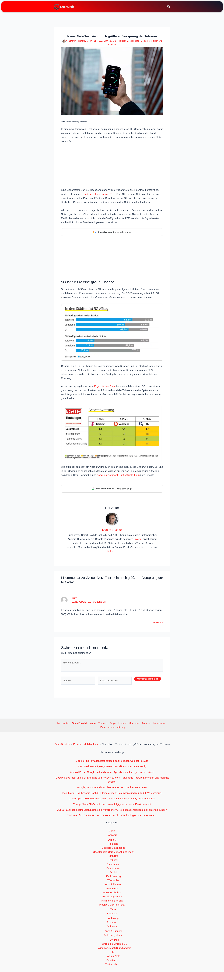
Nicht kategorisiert (112, 896)
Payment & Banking (112, 900)
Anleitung (113, 918)
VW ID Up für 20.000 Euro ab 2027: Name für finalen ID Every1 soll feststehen (112, 798)
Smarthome (113, 864)
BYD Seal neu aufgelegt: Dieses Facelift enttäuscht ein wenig (112, 766)
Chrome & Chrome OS (114, 943)
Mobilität (113, 856)
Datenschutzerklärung (112, 727)
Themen (102, 723)
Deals (112, 831)
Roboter (113, 860)
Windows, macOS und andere (114, 948)
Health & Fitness (112, 884)
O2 (160, 41)
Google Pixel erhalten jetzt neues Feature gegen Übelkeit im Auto (112, 760)
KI (113, 952)
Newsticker (63, 723)
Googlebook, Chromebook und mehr (113, 852)
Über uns (134, 723)
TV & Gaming (113, 876)
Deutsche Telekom (149, 41)
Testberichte (112, 964)
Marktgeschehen (112, 892)
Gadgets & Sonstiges (113, 847)
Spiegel (138, 539)
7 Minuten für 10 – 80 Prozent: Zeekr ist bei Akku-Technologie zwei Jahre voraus (112, 815)
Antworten (157, 622)
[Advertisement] (112, 165)
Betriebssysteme (113, 935)
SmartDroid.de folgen (84, 723)
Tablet (113, 872)
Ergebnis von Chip (104, 386)
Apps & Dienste (113, 931)
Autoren (146, 723)
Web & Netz (113, 956)
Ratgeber (112, 913)
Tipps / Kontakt (118, 723)
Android (114, 939)
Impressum (159, 723)
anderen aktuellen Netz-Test (99, 194)
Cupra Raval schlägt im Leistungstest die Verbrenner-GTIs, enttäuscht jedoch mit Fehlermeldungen (112, 809)
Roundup (112, 922)
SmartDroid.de (62, 744)
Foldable (113, 843)
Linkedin (111, 551)
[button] (168, 7)
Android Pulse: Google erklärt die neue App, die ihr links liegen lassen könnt (112, 772)
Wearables (113, 880)
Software (112, 926)
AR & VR (113, 839)
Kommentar (112, 888)
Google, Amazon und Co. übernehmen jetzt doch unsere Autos (112, 787)
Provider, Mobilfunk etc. (128, 41)
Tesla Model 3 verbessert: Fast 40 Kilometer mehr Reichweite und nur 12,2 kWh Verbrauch (112, 793)
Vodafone (112, 44)
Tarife (113, 909)
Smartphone (113, 868)
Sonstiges (112, 960)
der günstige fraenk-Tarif (110, 475)
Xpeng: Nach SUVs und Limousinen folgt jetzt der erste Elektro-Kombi (112, 804)
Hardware (112, 835)
